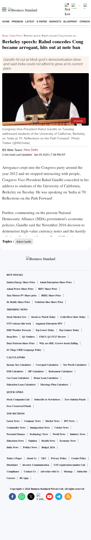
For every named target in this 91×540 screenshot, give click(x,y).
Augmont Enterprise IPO (49, 323)
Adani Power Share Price (20, 288)
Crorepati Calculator (47, 364)
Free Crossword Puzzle (19, 406)
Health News (48, 440)
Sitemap (68, 471)
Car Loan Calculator (18, 378)
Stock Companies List (18, 399)
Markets (55, 21)
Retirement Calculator (61, 371)
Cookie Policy (78, 458)
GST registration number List (69, 464)
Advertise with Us (49, 471)
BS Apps (24, 478)
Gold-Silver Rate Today (73, 317)
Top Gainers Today (69, 330)
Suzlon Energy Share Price (21, 282)
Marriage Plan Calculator (54, 384)
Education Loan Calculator (21, 384)
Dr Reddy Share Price (18, 302)
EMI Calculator (15, 371)
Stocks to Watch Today (43, 317)
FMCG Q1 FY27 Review (52, 336)
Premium (17, 21)
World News (59, 434)
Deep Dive (12, 336)
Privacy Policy (59, 458)
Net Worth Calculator (75, 364)
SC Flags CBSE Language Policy (24, 349)
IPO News (69, 421)
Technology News (39, 434)
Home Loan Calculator (46, 378)
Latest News (13, 421)
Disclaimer (12, 464)
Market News (52, 421)
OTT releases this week (19, 323)
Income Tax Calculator (19, 364)
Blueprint (70, 21)
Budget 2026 (48, 447)
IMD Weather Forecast (19, 330)
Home (5, 21)
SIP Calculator (36, 371)
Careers (11, 478)
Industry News (77, 434)
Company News (32, 421)
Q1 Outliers (28, 336)
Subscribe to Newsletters (47, 399)
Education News (15, 440)
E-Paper (42, 21)
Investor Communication (36, 464)
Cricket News (61, 427)
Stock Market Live (17, 317)
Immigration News (40, 427)
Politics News (30, 447)
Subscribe (82, 471)
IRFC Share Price (47, 288)
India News (16, 35)
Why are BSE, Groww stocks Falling (58, 343)
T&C (43, 458)
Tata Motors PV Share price (22, 295)
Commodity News (16, 427)
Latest (29, 21)
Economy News (68, 440)
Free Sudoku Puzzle (75, 399)
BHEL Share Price (51, 295)
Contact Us (30, 471)
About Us (31, 458)
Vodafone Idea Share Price (49, 302)
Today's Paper (14, 458)
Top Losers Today (45, 330)
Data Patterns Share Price (21, 343)
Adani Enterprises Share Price (56, 282)
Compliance (13, 471)
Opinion (85, 21)
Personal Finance (16, 434)
